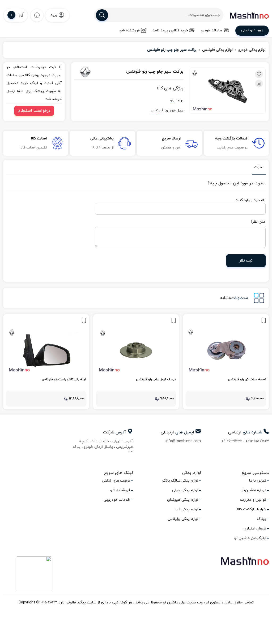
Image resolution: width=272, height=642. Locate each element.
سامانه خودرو (212, 30)
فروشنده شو (130, 30)
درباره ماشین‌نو (254, 490)
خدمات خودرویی (117, 499)
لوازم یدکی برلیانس (183, 518)
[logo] (249, 15)
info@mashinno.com (183, 441)
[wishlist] (37, 15)
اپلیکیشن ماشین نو (250, 538)
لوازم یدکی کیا (187, 509)
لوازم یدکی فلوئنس (217, 49)
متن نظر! (258, 221)
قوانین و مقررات (253, 499)
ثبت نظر (246, 260)
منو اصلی (248, 30)
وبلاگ (261, 518)
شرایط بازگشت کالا (251, 509)
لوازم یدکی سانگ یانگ (180, 480)
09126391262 (232, 441)
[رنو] (90, 72)
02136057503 (257, 441)
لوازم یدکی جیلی (185, 490)
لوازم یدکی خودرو (252, 49)
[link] (226, 361)
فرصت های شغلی (116, 480)
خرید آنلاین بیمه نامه (170, 30)
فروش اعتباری (255, 528)
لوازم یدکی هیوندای (182, 499)
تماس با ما (257, 480)
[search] (102, 15)
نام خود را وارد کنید (251, 200)
